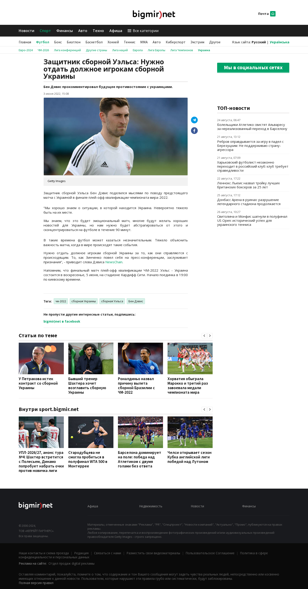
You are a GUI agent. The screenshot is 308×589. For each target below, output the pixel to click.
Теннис (129, 42)
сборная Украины (83, 301)
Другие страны (96, 50)
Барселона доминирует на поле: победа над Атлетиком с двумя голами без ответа (139, 459)
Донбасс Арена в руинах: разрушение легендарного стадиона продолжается (248, 201)
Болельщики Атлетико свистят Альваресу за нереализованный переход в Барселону (252, 126)
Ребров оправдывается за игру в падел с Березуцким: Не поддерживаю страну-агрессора (250, 145)
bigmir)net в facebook (62, 321)
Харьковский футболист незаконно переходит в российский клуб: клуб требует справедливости (252, 166)
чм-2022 (60, 301)
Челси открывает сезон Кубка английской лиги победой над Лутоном (189, 457)
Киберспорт (176, 42)
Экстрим (197, 42)
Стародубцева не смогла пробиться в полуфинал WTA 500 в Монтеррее (87, 459)
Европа (138, 50)
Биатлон (73, 42)
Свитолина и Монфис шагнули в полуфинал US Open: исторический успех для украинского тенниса (252, 220)
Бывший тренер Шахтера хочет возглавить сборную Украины (87, 385)
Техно (98, 30)
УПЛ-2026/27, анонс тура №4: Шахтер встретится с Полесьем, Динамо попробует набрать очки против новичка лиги (41, 461)
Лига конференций (67, 50)
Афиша (115, 30)
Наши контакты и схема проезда (44, 553)
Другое (215, 42)
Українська (279, 42)
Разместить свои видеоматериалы (153, 553)
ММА (144, 42)
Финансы (64, 30)
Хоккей (113, 42)
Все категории (146, 30)
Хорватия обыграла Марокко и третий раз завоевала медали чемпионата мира (188, 385)
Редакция (81, 553)
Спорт (45, 30)
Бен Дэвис (136, 301)
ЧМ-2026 (43, 50)
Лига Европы (156, 50)
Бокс (58, 42)
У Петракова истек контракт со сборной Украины (38, 383)
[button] (204, 335)
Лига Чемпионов (181, 50)
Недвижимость (150, 506)
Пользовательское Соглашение (210, 553)
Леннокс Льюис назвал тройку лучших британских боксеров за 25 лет (248, 185)
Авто (82, 30)
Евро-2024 (26, 50)
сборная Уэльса (112, 301)
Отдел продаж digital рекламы (71, 563)
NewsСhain (113, 262)
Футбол (42, 42)
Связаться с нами (107, 553)
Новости (26, 30)
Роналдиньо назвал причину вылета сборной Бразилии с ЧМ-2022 (136, 385)
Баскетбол (94, 42)
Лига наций (120, 50)
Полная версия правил (36, 583)
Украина (204, 50)
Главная (25, 42)
